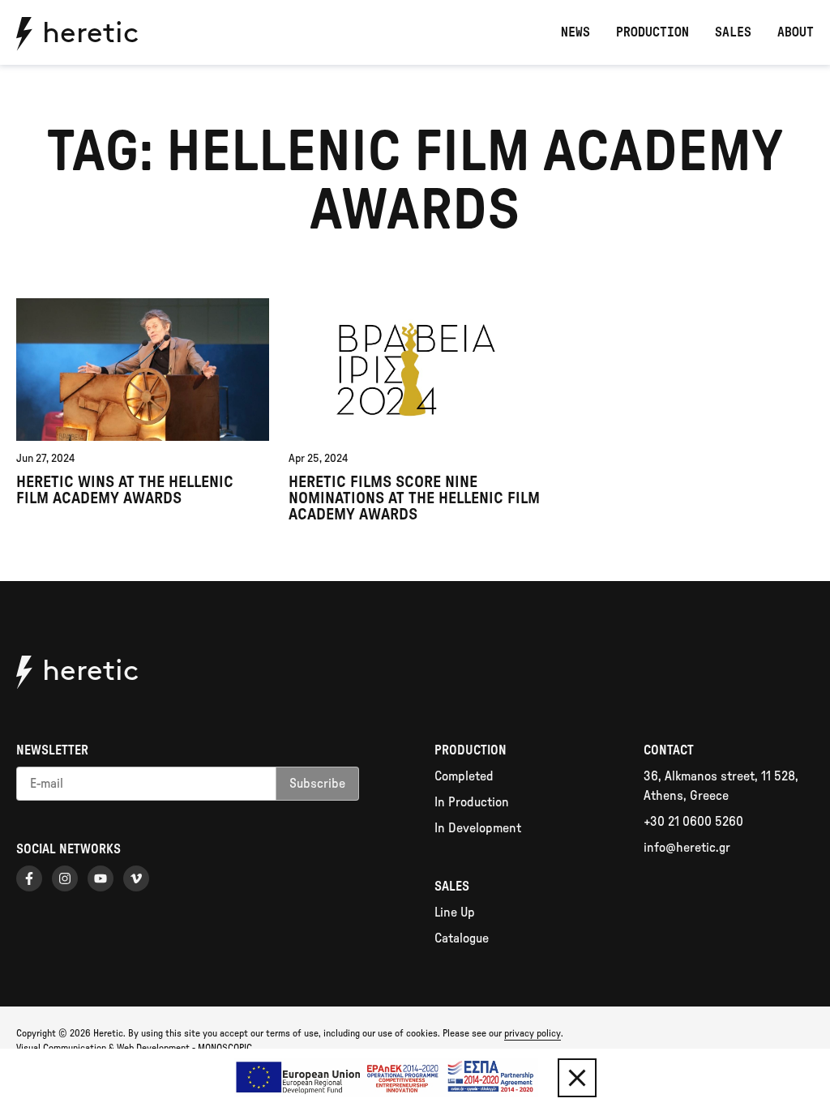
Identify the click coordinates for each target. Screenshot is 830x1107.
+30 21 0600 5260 (693, 821)
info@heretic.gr (687, 847)
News (575, 32)
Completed (464, 776)
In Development (477, 828)
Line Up (454, 912)
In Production (471, 802)
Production (652, 32)
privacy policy (532, 1033)
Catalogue (461, 938)
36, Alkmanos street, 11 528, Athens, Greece (721, 786)
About (795, 32)
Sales (733, 32)
